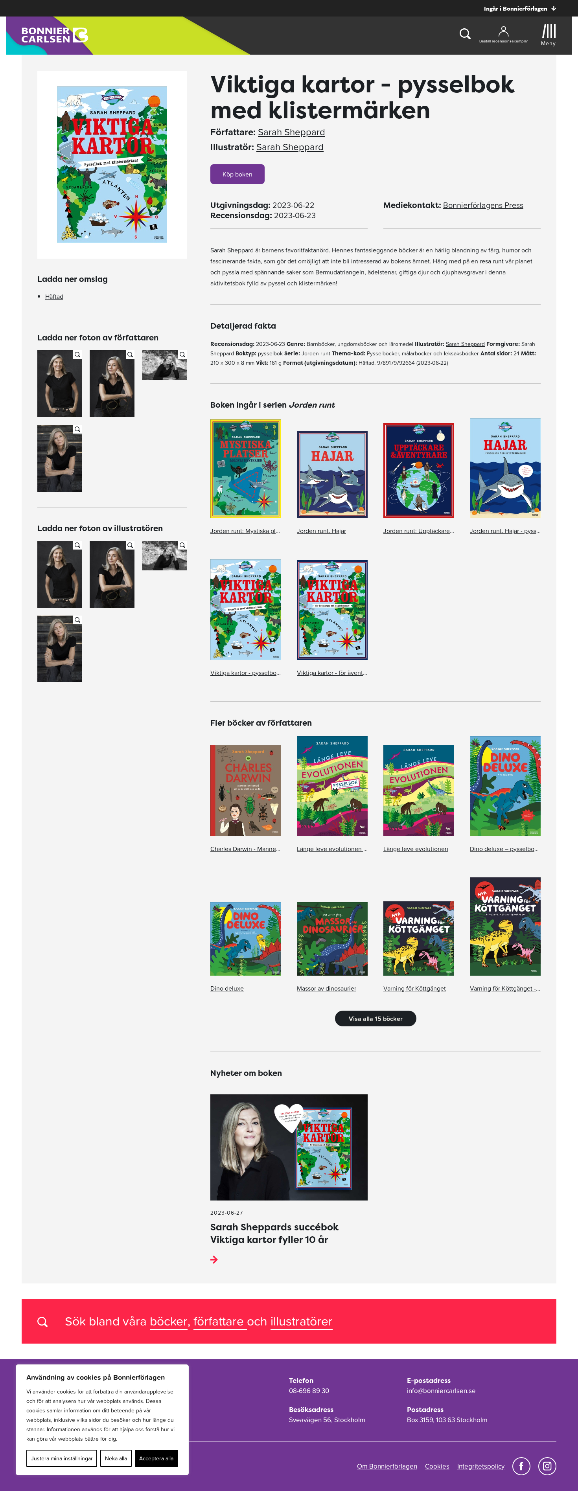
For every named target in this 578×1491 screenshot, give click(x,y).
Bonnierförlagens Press (483, 205)
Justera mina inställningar (62, 1458)
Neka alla (116, 1458)
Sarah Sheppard (291, 132)
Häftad (54, 296)
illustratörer (302, 1321)
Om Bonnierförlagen (387, 1466)
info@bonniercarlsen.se (441, 1391)
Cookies (437, 1466)
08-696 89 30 (309, 1391)
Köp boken (237, 174)
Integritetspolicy (480, 1466)
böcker (169, 1321)
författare (220, 1321)
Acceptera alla (156, 1458)
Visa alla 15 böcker (376, 1018)
